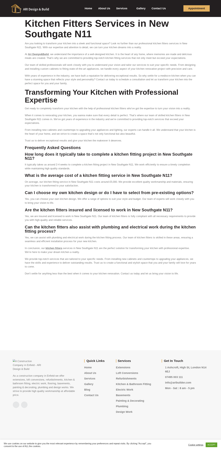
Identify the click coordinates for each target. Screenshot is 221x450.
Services (121, 8)
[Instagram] (16, 405)
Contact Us (159, 8)
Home (88, 8)
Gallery (141, 8)
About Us (104, 8)
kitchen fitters (54, 248)
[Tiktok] (24, 405)
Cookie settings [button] (195, 445)
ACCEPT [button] (211, 445)
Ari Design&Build (38, 54)
